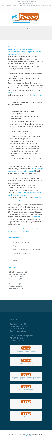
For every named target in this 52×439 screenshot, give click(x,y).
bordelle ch (15, 171)
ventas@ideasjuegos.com (26, 3)
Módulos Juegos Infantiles (22, 242)
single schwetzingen (20, 195)
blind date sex (28, 193)
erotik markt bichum (16, 229)
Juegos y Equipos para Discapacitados (26, 249)
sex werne (37, 217)
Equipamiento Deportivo (21, 253)
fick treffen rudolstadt (27, 171)
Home (20, 193)
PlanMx (29, 436)
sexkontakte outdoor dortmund (18, 231)
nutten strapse (17, 200)
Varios (15, 260)
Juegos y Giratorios (19, 246)
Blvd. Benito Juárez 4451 (18, 272)
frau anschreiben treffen (31, 229)
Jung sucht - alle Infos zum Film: (19, 47)
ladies (10, 93)
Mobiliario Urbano (19, 257)
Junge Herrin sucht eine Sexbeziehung (21, 49)
